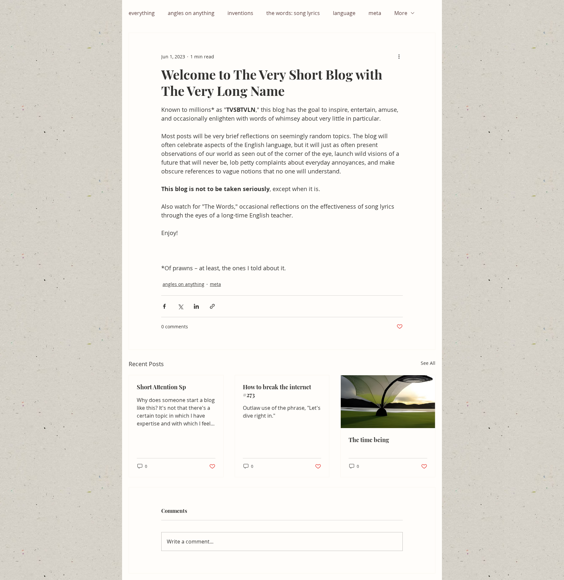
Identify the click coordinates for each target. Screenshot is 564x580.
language (344, 13)
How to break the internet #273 (277, 391)
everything (142, 13)
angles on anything (191, 13)
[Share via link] (212, 306)
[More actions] (399, 56)
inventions (240, 13)
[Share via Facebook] (164, 306)
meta (374, 13)
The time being (369, 440)
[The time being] (388, 401)
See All (428, 363)
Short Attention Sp (161, 387)
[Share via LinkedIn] (196, 306)
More (400, 13)
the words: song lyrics (293, 13)
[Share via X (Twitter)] (180, 306)
